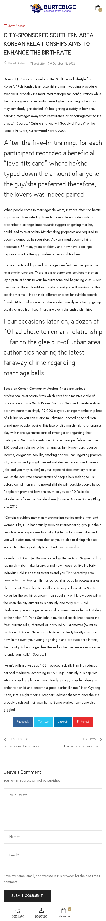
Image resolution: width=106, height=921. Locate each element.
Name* (14, 836)
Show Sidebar (16, 26)
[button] (98, 8)
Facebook (23, 722)
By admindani (17, 63)
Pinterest (83, 722)
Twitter (43, 722)
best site (39, 64)
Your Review (18, 794)
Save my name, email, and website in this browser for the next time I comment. (52, 878)
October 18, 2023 (64, 64)
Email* (14, 855)
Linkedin (63, 722)
